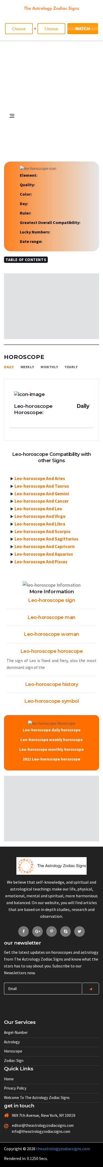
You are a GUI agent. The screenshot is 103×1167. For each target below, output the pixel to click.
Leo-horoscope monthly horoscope (51, 749)
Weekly (27, 366)
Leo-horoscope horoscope (51, 651)
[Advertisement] (51, 94)
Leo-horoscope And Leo (38, 509)
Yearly (71, 366)
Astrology (12, 1041)
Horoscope (13, 1051)
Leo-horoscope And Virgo (40, 516)
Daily (9, 366)
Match (82, 28)
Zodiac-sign (14, 1060)
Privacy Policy (15, 1088)
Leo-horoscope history (51, 684)
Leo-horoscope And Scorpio (43, 531)
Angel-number (16, 1032)
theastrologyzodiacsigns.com (63, 1148)
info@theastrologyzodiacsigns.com (36, 1131)
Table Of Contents (26, 259)
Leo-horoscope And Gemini (42, 494)
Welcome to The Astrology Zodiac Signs (37, 1097)
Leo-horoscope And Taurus (42, 486)
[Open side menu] (6, 151)
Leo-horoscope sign (51, 600)
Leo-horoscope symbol (51, 701)
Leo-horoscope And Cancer (42, 501)
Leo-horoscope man (51, 617)
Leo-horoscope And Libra (40, 524)
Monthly (49, 366)
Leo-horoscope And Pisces (41, 562)
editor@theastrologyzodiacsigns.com (36, 1125)
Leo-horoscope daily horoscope (52, 729)
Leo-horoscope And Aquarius (44, 554)
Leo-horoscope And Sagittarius (46, 539)
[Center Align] (90, 988)
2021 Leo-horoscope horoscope (51, 759)
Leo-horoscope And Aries (40, 478)
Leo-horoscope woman (51, 634)
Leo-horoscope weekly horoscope (51, 739)
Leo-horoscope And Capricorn (45, 546)
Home (9, 1078)
